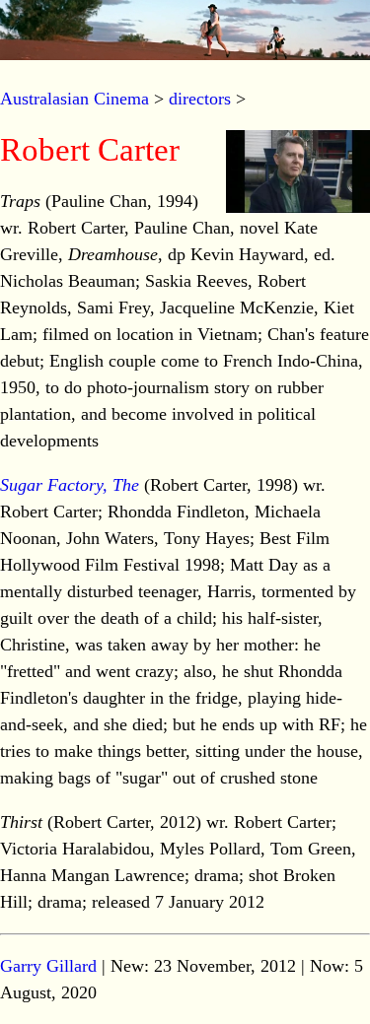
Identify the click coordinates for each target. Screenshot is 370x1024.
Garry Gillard (48, 966)
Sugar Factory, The (69, 485)
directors (200, 98)
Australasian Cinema (74, 98)
